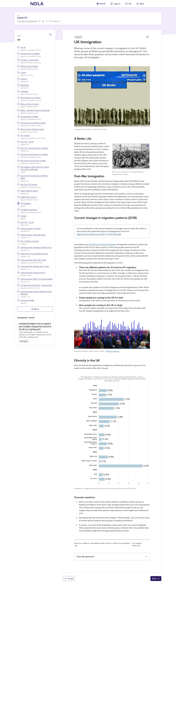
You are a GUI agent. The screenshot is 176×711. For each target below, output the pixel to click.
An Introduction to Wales (29, 117)
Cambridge (24, 91)
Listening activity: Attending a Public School (36, 247)
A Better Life (82, 138)
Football (23, 216)
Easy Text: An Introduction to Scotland (34, 154)
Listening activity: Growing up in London (34, 266)
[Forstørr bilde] (147, 146)
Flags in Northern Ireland (29, 191)
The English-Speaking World (27, 21)
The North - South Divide (29, 60)
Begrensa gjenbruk (112, 351)
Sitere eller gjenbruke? (85, 557)
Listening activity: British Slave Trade (33, 260)
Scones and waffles (27, 300)
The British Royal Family (28, 210)
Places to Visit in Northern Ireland (32, 129)
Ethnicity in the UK (87, 360)
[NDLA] (37, 3)
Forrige (70, 579)
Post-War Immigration (89, 176)
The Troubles (25, 135)
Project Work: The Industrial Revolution (34, 254)
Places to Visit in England (29, 66)
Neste (154, 579)
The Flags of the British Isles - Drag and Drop (36, 285)
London (23, 73)
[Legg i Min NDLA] (147, 37)
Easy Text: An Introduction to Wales (33, 161)
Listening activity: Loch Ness (30, 229)
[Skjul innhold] (50, 34)
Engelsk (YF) (22, 17)
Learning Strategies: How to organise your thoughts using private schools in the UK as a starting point (35, 326)
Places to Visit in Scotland (29, 104)
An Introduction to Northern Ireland (33, 123)
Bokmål (102, 4)
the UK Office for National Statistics (101, 244)
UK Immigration (25, 203)
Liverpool (23, 79)
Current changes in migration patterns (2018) (105, 218)
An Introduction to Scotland (30, 98)
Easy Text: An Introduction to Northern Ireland (34, 177)
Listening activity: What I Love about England (36, 279)
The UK (23, 47)
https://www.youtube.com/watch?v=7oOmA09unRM (99, 234)
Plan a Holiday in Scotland (29, 241)
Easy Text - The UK (27, 142)
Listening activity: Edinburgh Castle (32, 235)
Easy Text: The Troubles (28, 184)
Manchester (24, 85)
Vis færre (35, 309)
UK (43, 21)
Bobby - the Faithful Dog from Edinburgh (35, 110)
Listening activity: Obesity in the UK (32, 273)
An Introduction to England (30, 54)
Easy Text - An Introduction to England (34, 148)
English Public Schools (28, 197)
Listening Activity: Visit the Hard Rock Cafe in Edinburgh (36, 292)
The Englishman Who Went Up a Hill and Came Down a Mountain (34, 168)
